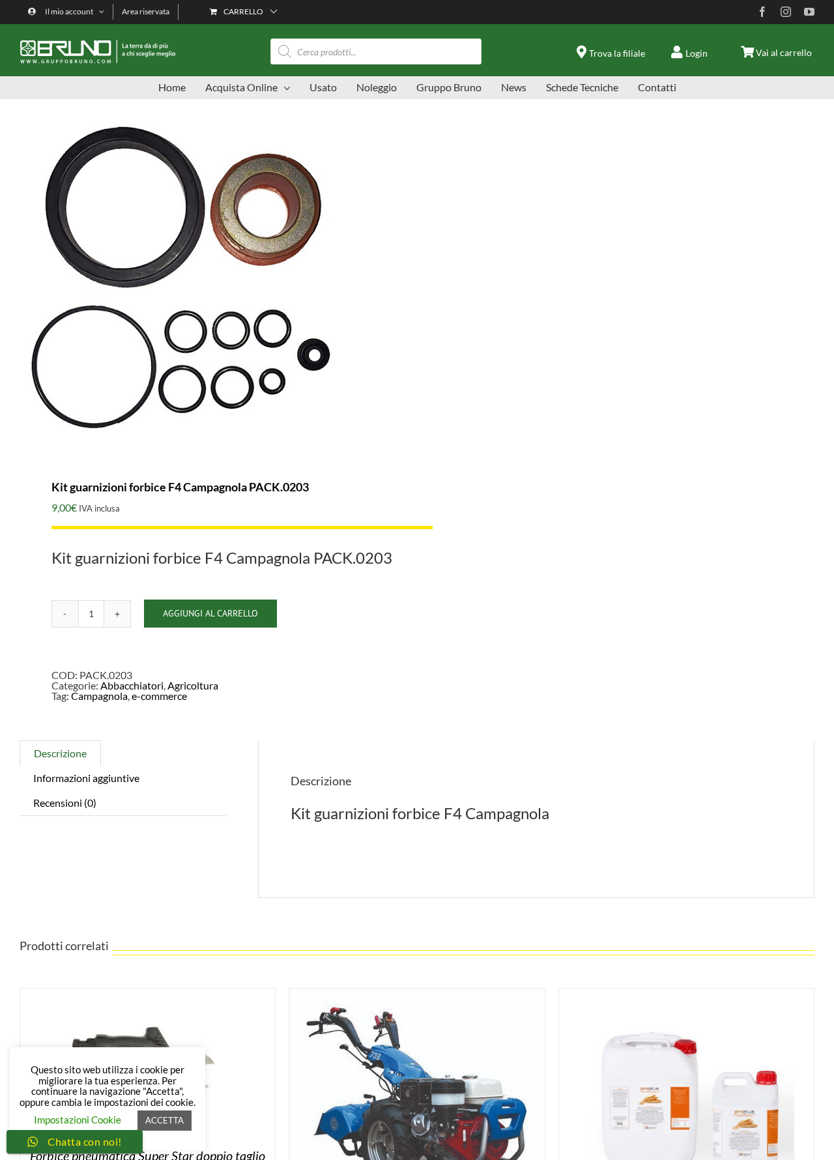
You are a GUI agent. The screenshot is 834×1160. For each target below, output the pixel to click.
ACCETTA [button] (164, 1120)
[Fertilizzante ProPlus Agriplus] (686, 993)
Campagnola (99, 695)
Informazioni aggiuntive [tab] (86, 778)
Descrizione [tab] (60, 753)
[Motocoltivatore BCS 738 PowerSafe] (416, 993)
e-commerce (159, 695)
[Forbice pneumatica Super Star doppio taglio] (147, 993)
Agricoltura (192, 685)
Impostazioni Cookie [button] (77, 1119)
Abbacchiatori (132, 685)
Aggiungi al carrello (210, 613)
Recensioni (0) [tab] (64, 802)
